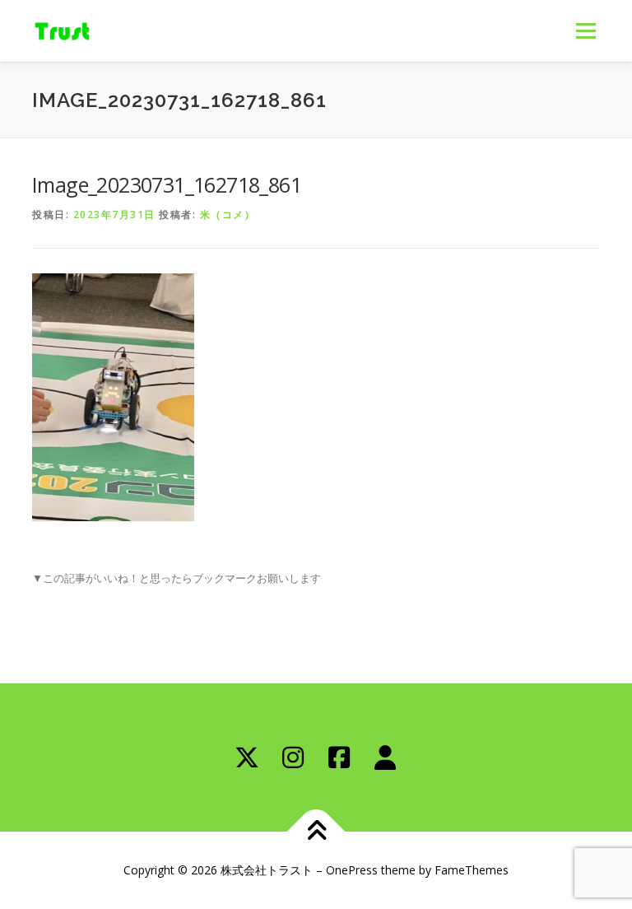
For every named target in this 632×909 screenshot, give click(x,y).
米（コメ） (228, 214)
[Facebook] (339, 757)
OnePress (352, 870)
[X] (247, 757)
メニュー (585, 30)
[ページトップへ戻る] (316, 832)
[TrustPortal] (385, 757)
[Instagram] (293, 757)
